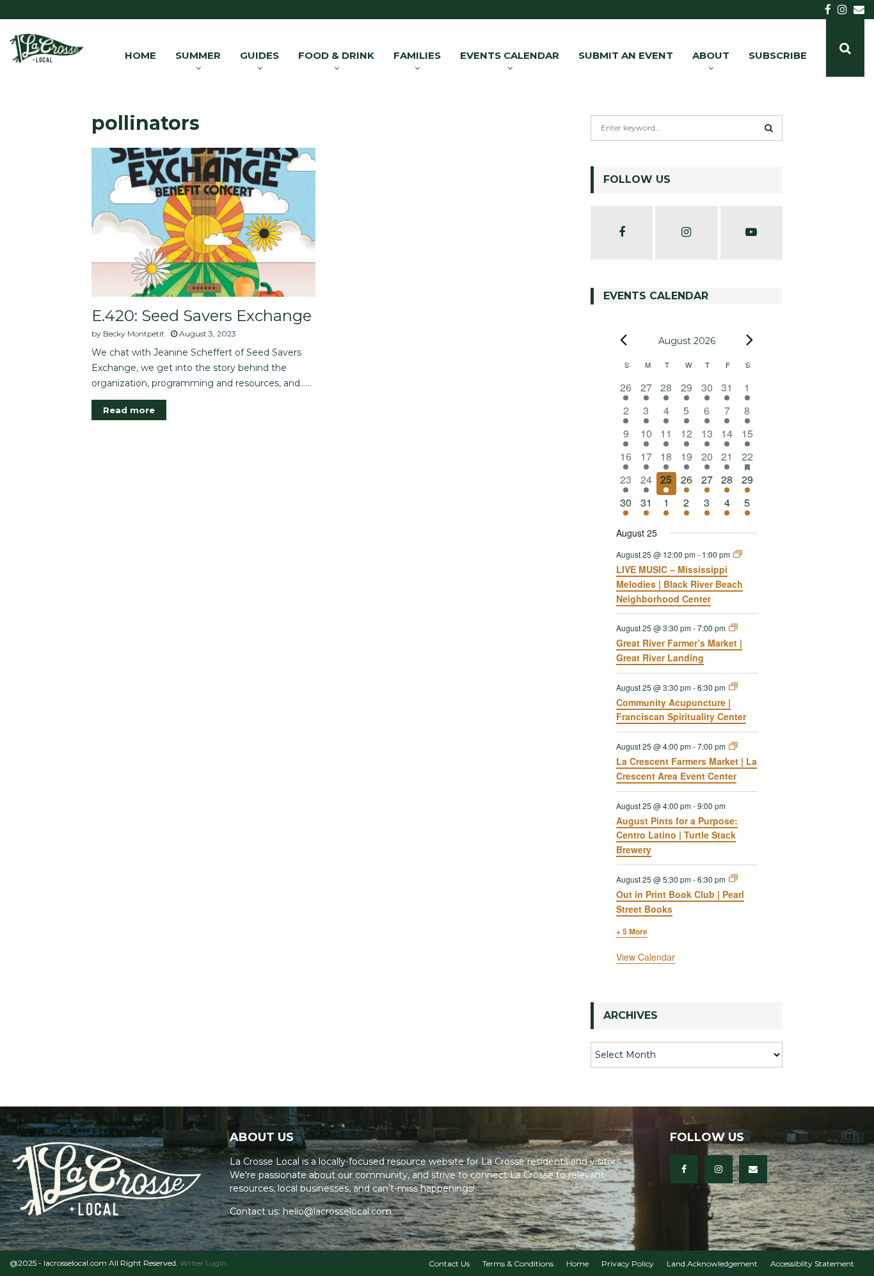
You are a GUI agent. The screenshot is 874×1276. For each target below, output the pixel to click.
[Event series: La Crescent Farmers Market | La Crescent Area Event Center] (733, 746)
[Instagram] (718, 1169)
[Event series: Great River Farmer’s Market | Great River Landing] (733, 627)
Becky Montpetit (133, 333)
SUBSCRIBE (778, 55)
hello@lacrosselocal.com (337, 1211)
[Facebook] (684, 1169)
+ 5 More (632, 931)
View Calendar (645, 956)
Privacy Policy (627, 1263)
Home (577, 1263)
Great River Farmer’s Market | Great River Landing (679, 650)
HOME (140, 55)
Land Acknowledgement (712, 1263)
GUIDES (259, 55)
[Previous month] (624, 340)
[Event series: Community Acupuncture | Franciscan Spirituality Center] (733, 686)
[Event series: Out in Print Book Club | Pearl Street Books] (733, 878)
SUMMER (198, 55)
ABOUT (710, 55)
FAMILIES (417, 55)
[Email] (753, 1169)
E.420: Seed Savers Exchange (201, 315)
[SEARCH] (769, 128)
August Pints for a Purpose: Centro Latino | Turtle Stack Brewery (677, 835)
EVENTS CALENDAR (509, 55)
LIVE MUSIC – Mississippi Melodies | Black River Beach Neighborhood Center (679, 583)
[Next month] (750, 340)
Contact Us (449, 1263)
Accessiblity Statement (812, 1263)
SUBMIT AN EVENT (625, 55)
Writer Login (203, 1263)
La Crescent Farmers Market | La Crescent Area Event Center (686, 768)
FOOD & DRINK (336, 55)
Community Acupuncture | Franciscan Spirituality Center (681, 709)
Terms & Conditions (517, 1263)
